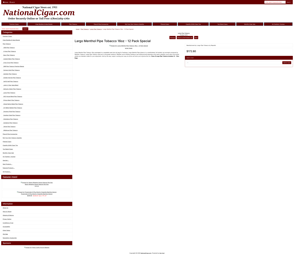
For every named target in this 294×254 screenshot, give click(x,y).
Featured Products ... (9, 168)
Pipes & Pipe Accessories (101, 24)
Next (196, 37)
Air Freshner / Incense (278, 24)
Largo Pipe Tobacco (96, 29)
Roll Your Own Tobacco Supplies (134, 24)
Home (6, 2)
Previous (172, 37)
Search (289, 2)
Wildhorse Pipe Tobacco (10, 130)
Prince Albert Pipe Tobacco (11, 100)
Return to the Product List (184, 37)
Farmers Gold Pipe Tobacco (11, 70)
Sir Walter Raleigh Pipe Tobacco (12, 108)
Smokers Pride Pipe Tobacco (11, 111)
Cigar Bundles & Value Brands (43, 24)
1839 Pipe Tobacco (9, 47)
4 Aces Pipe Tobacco (9, 51)
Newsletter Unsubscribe (10, 238)
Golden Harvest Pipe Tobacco (12, 77)
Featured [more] (10, 177)
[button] (291, 246)
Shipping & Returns (8, 215)
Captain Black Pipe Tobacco (11, 59)
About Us (5, 208)
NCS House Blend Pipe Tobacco (12, 96)
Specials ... (6, 160)
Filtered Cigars (165, 24)
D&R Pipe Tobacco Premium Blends (13, 66)
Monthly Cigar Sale (249, 24)
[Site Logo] (147, 13)
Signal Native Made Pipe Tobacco (13, 104)
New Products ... (7, 164)
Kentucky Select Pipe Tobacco (12, 89)
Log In (13, 2)
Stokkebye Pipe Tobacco (10, 119)
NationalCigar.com (146, 253)
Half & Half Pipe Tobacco (10, 81)
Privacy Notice (7, 219)
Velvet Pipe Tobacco (9, 126)
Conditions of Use (8, 223)
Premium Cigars (14, 24)
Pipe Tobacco (73, 24)
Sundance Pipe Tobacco (10, 123)
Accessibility (6, 226)
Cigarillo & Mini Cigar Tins (193, 24)
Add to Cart (286, 62)
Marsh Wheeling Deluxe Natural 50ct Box (37, 184)
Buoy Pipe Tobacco (9, 55)
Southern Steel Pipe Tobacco (11, 115)
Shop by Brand (7, 211)
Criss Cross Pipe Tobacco (11, 62)
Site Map (5, 234)
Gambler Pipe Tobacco (10, 74)
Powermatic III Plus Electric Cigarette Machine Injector (37, 194)
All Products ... (7, 171)
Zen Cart (162, 253)
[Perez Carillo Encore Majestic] (36, 247)
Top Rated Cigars (222, 24)
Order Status (6, 230)
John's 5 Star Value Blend (10, 85)
